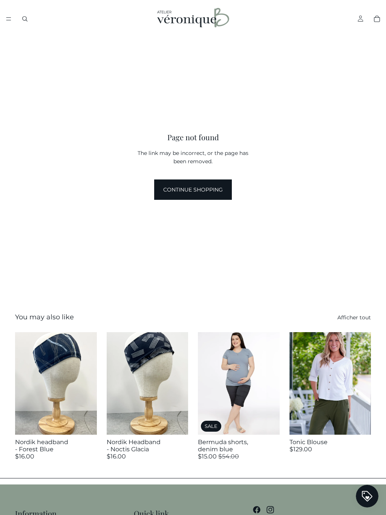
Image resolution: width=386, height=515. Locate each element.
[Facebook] (256, 509)
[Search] (25, 19)
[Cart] (377, 19)
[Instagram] (270, 509)
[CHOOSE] (268, 423)
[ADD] (85, 423)
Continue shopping (193, 189)
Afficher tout (354, 317)
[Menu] (8, 19)
